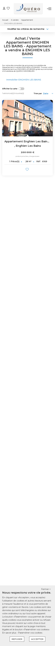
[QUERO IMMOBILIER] (28, 8)
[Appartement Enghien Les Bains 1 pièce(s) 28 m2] (27, 118)
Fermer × (46, 589)
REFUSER (17, 639)
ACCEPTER (37, 639)
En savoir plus (9, 632)
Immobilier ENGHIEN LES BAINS (23, 79)
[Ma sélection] (8, 9)
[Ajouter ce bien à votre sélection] (27, 170)
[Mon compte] (4, 9)
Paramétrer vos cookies (30, 632)
